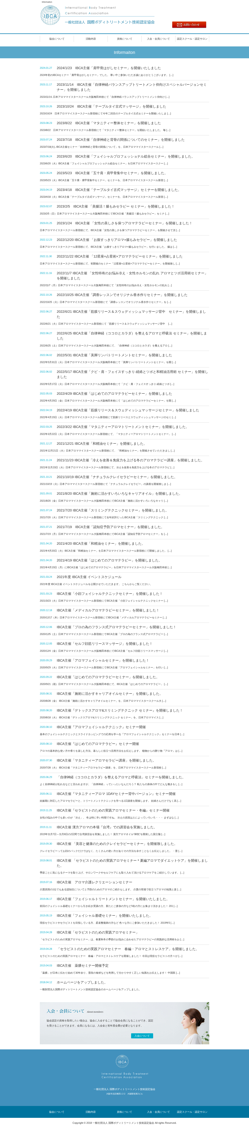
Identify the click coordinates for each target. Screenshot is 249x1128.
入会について (142, 1035)
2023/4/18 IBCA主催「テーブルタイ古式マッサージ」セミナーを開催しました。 (119, 190)
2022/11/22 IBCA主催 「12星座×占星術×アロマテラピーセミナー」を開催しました (120, 256)
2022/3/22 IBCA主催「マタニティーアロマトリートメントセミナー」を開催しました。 (123, 427)
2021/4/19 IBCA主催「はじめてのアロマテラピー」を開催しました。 (109, 560)
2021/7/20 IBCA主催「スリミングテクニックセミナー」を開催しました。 (113, 510)
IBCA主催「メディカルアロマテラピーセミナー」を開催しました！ (108, 610)
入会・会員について (158, 38)
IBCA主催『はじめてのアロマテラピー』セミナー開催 (98, 744)
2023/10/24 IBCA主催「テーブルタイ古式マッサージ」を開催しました (111, 106)
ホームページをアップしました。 (82, 982)
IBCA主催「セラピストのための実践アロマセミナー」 (98, 932)
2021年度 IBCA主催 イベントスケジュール (89, 577)
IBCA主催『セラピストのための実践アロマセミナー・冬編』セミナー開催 (113, 810)
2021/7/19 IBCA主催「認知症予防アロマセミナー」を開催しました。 (110, 527)
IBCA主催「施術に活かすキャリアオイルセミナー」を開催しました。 (110, 693)
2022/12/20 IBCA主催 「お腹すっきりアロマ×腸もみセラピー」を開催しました (117, 240)
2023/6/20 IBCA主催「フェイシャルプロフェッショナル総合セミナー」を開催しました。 (126, 156)
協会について (57, 38)
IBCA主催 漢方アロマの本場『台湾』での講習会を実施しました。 (107, 827)
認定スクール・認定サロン (192, 38)
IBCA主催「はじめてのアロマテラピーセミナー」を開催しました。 (108, 677)
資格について (124, 38)
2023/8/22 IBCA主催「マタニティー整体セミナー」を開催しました (109, 123)
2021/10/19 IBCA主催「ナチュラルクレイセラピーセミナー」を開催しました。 (117, 477)
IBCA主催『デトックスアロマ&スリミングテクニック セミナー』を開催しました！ (120, 710)
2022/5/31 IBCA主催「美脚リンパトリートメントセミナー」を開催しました (114, 355)
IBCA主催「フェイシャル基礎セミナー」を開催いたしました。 (105, 915)
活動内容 (91, 38)
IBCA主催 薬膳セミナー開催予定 (83, 965)
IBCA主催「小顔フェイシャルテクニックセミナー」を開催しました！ (110, 594)
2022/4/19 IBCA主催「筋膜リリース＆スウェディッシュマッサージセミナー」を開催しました (128, 410)
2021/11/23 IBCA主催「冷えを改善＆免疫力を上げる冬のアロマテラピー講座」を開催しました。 (130, 460)
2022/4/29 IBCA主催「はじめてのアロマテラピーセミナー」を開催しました (114, 393)
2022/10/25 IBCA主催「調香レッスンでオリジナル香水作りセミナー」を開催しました (122, 295)
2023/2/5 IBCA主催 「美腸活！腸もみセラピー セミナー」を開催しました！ (116, 206)
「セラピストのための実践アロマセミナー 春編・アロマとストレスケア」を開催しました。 (128, 949)
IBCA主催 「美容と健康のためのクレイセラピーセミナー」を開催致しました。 (117, 844)
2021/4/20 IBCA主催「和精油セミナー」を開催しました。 (101, 543)
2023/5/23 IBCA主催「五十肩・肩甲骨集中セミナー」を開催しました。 (112, 173)
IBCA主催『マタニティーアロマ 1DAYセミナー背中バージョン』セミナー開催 (116, 794)
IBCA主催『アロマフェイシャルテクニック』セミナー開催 (101, 727)
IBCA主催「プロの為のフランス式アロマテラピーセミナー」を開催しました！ (116, 627)
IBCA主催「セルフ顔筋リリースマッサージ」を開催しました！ (105, 643)
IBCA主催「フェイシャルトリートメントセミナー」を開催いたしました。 (113, 899)
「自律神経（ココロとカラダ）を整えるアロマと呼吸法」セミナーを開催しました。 (121, 777)
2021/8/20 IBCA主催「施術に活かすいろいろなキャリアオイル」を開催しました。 (119, 493)
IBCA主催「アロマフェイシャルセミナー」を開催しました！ (103, 660)
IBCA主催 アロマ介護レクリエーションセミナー (94, 882)
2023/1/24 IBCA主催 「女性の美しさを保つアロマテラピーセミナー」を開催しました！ (124, 223)
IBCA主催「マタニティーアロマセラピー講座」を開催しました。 (106, 760)
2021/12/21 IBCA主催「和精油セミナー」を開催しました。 (102, 443)
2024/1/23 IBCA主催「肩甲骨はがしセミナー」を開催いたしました (109, 68)
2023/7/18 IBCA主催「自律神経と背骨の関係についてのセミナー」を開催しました (121, 139)
